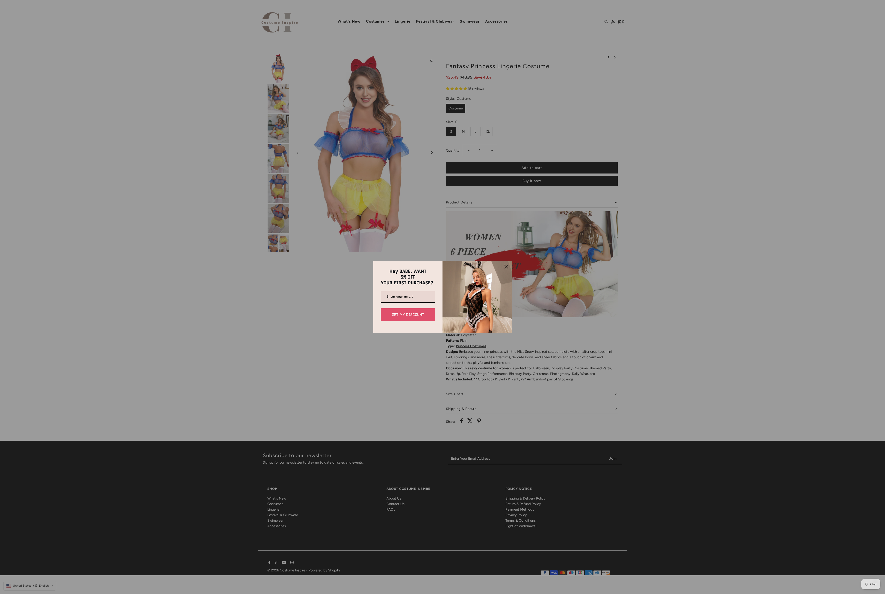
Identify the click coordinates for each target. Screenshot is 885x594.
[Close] (506, 266)
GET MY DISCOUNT (408, 314)
